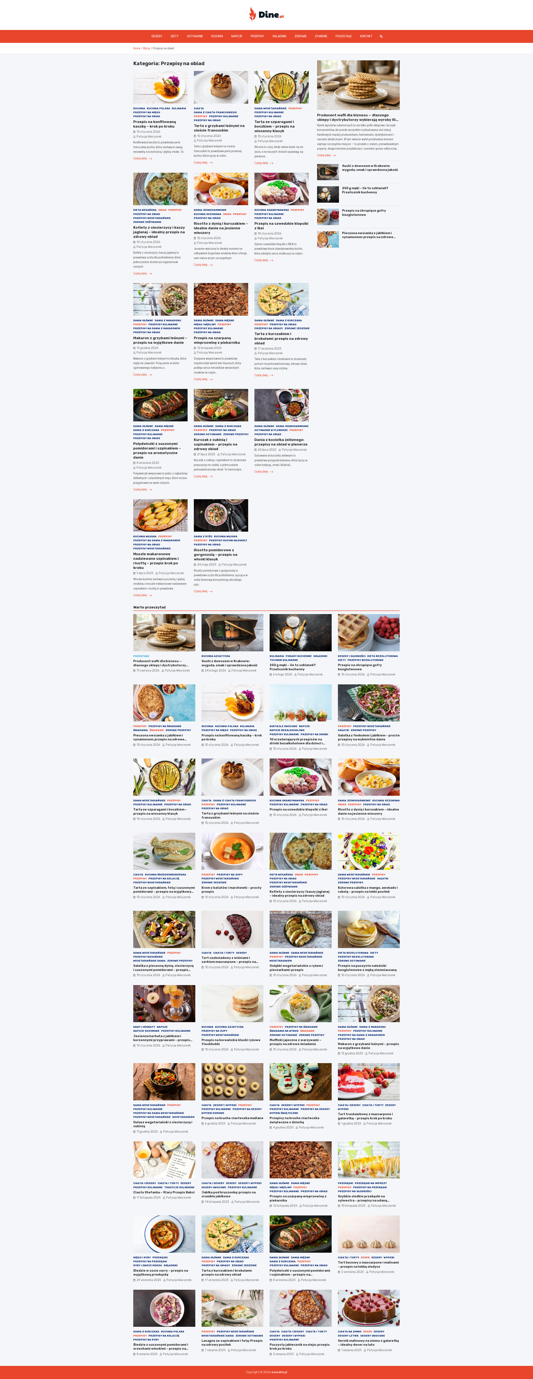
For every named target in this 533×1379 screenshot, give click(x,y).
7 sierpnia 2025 (215, 1350)
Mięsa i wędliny (205, 324)
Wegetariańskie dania (149, 960)
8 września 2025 (148, 463)
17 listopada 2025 (149, 1197)
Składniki (279, 36)
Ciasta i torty (223, 952)
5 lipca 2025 (145, 573)
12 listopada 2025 (209, 348)
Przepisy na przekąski (370, 1187)
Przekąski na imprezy (371, 1183)
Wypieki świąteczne (284, 1113)
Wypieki (343, 1109)
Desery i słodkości (352, 656)
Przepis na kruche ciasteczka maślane (232, 1118)
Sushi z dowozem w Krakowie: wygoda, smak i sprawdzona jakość (370, 168)
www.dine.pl (279, 1372)
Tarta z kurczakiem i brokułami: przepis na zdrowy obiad (281, 338)
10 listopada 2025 (353, 1206)
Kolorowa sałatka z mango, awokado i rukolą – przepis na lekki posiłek (368, 890)
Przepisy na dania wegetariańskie (158, 1113)
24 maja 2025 (206, 564)
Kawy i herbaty (144, 1026)
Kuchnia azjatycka (216, 656)
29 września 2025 (149, 1280)
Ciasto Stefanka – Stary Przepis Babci (164, 1192)
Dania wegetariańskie (270, 108)
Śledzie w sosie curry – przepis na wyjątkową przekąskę (160, 1273)
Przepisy (257, 36)
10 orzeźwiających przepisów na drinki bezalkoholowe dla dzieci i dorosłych (296, 743)
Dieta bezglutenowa (382, 656)
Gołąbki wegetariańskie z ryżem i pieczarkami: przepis (296, 968)
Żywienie (321, 36)
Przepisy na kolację (163, 878)
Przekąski (345, 1183)
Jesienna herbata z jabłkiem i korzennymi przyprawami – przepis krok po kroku (161, 1040)
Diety (175, 36)
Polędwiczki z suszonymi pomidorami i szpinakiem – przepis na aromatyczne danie (300, 1275)
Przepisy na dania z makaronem (156, 328)
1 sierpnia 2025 (351, 1350)
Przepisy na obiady (268, 328)
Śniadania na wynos (284, 1030)
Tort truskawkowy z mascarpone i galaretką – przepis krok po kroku (365, 1116)
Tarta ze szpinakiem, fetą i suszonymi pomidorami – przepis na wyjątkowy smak (164, 892)
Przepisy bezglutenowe (365, 660)
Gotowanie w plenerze (271, 430)
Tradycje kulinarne (179, 1187)
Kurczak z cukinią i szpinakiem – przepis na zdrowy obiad (215, 444)
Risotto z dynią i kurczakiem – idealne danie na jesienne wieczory (221, 228)
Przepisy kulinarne (223, 116)
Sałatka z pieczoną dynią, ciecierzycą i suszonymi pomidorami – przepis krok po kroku (163, 970)
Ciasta (199, 108)
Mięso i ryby (142, 1257)
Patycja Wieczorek (149, 136)
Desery (157, 36)
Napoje (236, 36)
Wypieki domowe (213, 1113)
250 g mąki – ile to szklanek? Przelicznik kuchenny (365, 190)
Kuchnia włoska (145, 536)
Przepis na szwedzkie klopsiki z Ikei (299, 809)
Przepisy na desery (247, 1109)
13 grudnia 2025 (147, 348)
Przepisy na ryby (146, 1339)
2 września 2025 (352, 1272)
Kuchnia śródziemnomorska (165, 874)
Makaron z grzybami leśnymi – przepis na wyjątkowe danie (368, 1046)
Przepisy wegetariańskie (152, 218)
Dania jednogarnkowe (210, 210)
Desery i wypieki (225, 1105)
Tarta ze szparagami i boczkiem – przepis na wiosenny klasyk (274, 126)
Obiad (162, 210)
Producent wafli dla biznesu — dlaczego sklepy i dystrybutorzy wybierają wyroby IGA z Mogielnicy (357, 119)
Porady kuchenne (299, 656)
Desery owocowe (214, 1187)
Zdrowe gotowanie (208, 434)
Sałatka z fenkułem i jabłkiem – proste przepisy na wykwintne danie (369, 737)
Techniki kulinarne (284, 660)
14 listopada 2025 (217, 1202)
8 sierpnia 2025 (147, 1354)
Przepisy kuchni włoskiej (228, 540)
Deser (365, 1257)
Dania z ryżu (203, 536)
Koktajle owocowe (283, 726)
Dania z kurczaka (289, 320)
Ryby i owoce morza (147, 1265)
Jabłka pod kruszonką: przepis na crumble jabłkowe (229, 1194)
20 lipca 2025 (267, 450)
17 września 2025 (269, 348)
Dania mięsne (224, 320)
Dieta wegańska (145, 210)
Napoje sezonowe (146, 1030)
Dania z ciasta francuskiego (215, 112)
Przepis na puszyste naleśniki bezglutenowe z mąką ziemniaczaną (367, 968)
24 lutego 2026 (215, 670)
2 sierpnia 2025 (283, 1354)
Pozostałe (344, 36)
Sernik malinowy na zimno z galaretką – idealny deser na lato (368, 1343)
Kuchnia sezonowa (207, 214)
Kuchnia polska (158, 108)
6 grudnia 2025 (215, 1123)
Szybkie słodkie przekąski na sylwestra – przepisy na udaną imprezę (362, 1200)
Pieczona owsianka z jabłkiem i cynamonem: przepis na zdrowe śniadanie (367, 237)
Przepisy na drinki (314, 734)
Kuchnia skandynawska (271, 210)
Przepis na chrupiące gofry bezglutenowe (364, 213)
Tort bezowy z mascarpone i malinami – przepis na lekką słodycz (368, 1265)
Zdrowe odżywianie (147, 222)
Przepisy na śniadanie (164, 726)
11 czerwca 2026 (148, 670)
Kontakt (366, 36)
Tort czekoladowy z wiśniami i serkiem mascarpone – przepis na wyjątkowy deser (229, 962)
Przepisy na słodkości (354, 1191)
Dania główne (143, 320)
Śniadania (140, 730)
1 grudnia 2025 (351, 1123)
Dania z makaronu (168, 320)
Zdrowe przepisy (236, 434)
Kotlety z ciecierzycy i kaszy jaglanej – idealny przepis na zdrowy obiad (159, 232)
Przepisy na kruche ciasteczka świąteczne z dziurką (294, 1120)
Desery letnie (348, 1335)
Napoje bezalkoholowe (287, 730)
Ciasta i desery (349, 1105)
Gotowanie (195, 36)
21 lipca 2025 (206, 454)
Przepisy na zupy (230, 874)
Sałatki (343, 730)
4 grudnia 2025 (283, 1127)
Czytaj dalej (140, 158)
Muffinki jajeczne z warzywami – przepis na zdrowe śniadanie (295, 1042)
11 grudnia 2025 (147, 1131)
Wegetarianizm (281, 960)
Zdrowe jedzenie (297, 328)
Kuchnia (217, 36)
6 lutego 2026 (282, 674)
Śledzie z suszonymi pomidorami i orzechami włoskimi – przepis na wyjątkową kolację (160, 1349)
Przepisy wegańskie (148, 956)
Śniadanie (156, 730)
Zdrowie (301, 36)
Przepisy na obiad (146, 116)
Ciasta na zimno (349, 1331)
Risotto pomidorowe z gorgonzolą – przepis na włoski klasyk (215, 554)
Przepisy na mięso (146, 112)
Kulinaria (179, 108)
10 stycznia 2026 (148, 132)
